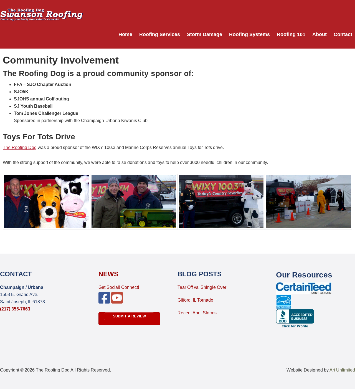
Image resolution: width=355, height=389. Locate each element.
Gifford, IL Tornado (195, 300)
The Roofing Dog (20, 147)
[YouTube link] (117, 301)
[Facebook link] (104, 301)
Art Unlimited (342, 370)
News (108, 274)
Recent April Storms (197, 312)
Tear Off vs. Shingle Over (202, 287)
